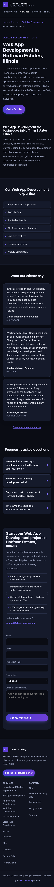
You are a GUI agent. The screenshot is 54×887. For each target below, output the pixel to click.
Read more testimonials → (27, 427)
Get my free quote (20, 717)
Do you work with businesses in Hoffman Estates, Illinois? (23, 494)
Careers (33, 815)
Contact (7, 849)
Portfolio (36, 11)
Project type (11, 675)
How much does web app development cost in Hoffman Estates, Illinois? (22, 465)
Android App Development (9, 802)
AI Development (11, 816)
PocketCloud (10, 11)
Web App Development (32, 22)
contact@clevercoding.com (20, 623)
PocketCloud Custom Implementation (13, 789)
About (32, 788)
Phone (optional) (13, 662)
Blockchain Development (9, 824)
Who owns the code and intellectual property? (19, 507)
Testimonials (35, 802)
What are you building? (16, 688)
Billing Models (35, 808)
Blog (5, 843)
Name (8, 636)
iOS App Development (14, 795)
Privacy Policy (10, 856)
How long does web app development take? (19, 480)
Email (8, 649)
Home (5, 22)
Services (24, 11)
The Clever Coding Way (38, 795)
